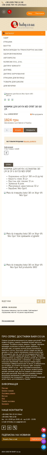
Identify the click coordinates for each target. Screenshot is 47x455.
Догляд (7, 70)
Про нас (5, 388)
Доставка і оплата (8, 393)
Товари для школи (13, 82)
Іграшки (7, 42)
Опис (8, 165)
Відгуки (5, 396)
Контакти (5, 404)
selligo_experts (30, 141)
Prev (39, 301)
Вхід (30, 13)
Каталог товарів (8, 391)
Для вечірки (9, 86)
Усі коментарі (8, 321)
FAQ (3, 398)
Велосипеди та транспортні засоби (22, 50)
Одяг (5, 38)
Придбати (30, 130)
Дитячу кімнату (12, 66)
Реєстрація (39, 13)
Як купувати (37, 114)
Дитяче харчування (13, 74)
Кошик (18, 130)
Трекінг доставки (8, 401)
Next (43, 301)
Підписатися (38, 439)
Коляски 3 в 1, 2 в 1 (12, 62)
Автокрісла (9, 58)
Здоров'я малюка (12, 54)
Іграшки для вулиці (13, 78)
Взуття (7, 46)
